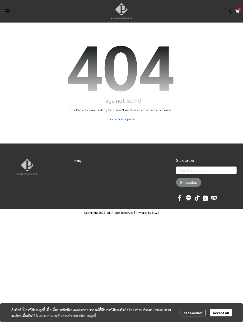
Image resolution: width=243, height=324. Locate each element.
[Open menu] (7, 11)
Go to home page (122, 119)
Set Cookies (193, 312)
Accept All (221, 312)
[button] (231, 11)
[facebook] (180, 198)
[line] (188, 198)
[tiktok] (197, 198)
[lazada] (214, 198)
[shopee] (205, 198)
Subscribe (188, 182)
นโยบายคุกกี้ (87, 315)
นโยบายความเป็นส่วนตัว (55, 315)
